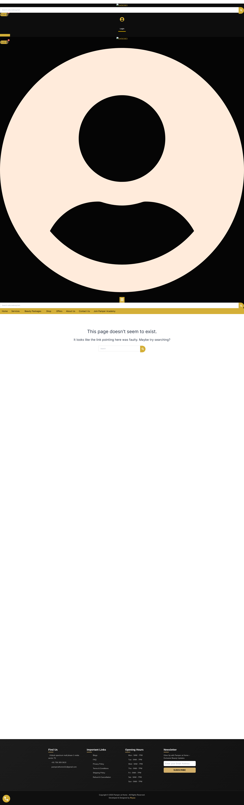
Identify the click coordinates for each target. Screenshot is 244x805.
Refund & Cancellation (102, 777)
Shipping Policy (99, 773)
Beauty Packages (33, 311)
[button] (122, 299)
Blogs (95, 755)
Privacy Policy (98, 764)
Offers (59, 311)
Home (5, 311)
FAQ (94, 760)
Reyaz (132, 798)
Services (15, 311)
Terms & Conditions (101, 768)
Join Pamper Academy (104, 311)
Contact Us (84, 311)
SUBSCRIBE (179, 770)
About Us (70, 311)
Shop (48, 311)
